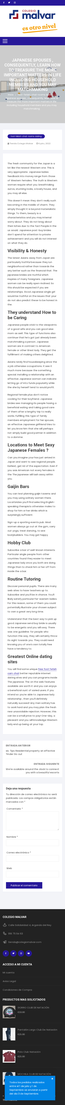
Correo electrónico (18, 852)
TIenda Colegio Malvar (21, 143)
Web (9, 868)
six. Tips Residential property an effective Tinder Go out (30, 752)
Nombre (12, 836)
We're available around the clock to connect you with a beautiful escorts (32, 770)
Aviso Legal (9, 981)
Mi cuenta (8, 972)
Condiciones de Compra (17, 989)
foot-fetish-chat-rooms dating (26, 136)
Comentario (14, 808)
